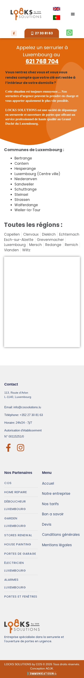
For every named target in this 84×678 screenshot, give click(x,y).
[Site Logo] (26, 14)
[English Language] (56, 8)
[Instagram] (21, 448)
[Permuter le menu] (73, 14)
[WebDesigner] (42, 673)
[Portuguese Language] (56, 17)
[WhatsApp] (69, 32)
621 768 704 (42, 61)
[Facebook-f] (14, 33)
